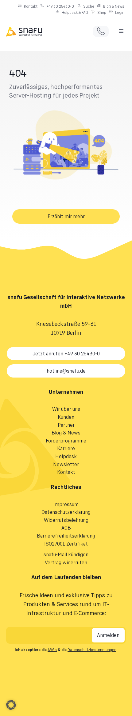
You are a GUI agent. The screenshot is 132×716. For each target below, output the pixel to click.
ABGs (52, 649)
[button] (121, 31)
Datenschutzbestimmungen (92, 649)
